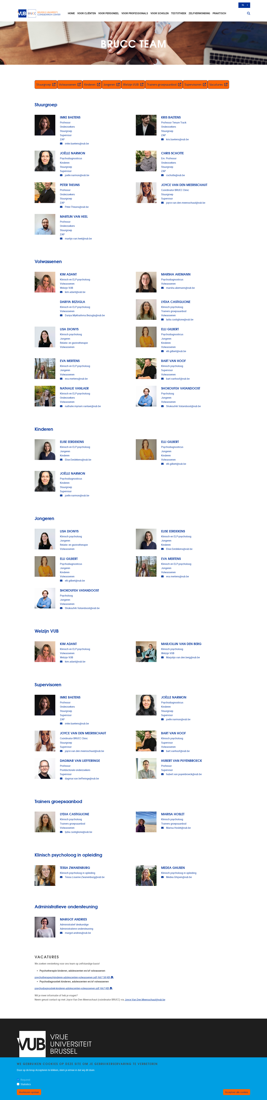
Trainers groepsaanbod (161, 84)
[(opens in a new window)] (54, 1044)
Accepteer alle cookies (236, 1092)
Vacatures (216, 84)
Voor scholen (159, 13)
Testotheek (178, 13)
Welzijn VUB (131, 84)
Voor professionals (134, 13)
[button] (247, 13)
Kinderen (89, 84)
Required (25, 1079)
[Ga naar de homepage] (39, 13)
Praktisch (219, 13)
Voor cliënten (86, 13)
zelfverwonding (199, 13)
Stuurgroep (43, 84)
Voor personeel (108, 13)
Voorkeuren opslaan (29, 1092)
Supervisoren (192, 84)
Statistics (26, 1084)
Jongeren (109, 84)
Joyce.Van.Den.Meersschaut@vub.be (145, 999)
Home (71, 13)
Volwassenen (67, 84)
